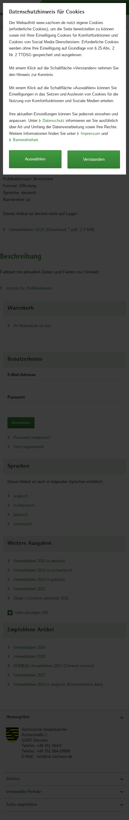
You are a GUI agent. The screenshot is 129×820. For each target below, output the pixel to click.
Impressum (90, 133)
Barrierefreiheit (25, 140)
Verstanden (94, 159)
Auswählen (35, 158)
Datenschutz (53, 120)
